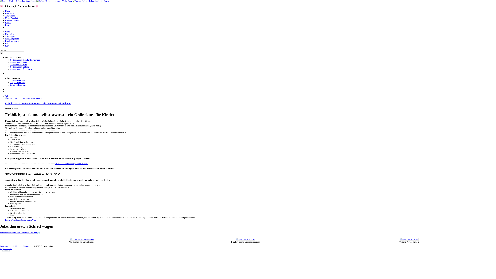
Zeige (17, 80)
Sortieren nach (25, 60)
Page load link (6, 248)
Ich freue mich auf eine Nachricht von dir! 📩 (20, 233)
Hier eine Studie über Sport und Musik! (71, 163)
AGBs (15, 246)
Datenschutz (28, 246)
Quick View (32, 220)
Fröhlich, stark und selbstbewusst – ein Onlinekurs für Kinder (38, 103)
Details (23, 220)
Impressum (4, 246)
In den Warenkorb (12, 220)
